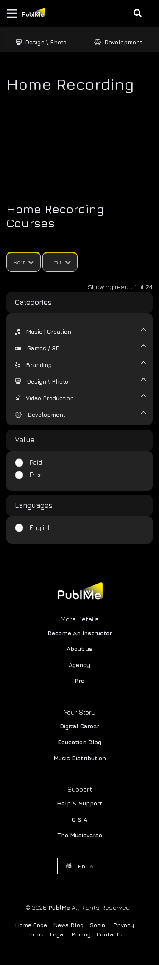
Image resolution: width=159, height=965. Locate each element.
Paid (36, 462)
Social (98, 924)
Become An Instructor (79, 632)
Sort (19, 262)
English (41, 527)
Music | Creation (48, 331)
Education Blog (79, 741)
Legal (57, 934)
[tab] (74, 331)
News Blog (68, 924)
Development (123, 42)
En (81, 866)
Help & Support (80, 803)
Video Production (50, 398)
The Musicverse (79, 835)
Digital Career (79, 726)
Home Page (31, 924)
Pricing (81, 934)
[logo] (79, 592)
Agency (79, 664)
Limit (55, 262)
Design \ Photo (46, 42)
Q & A (79, 819)
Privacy (123, 924)
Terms (35, 934)
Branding (39, 364)
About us (79, 648)
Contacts (110, 934)
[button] (43, 331)
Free (36, 474)
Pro (79, 680)
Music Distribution (79, 758)
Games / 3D (43, 348)
